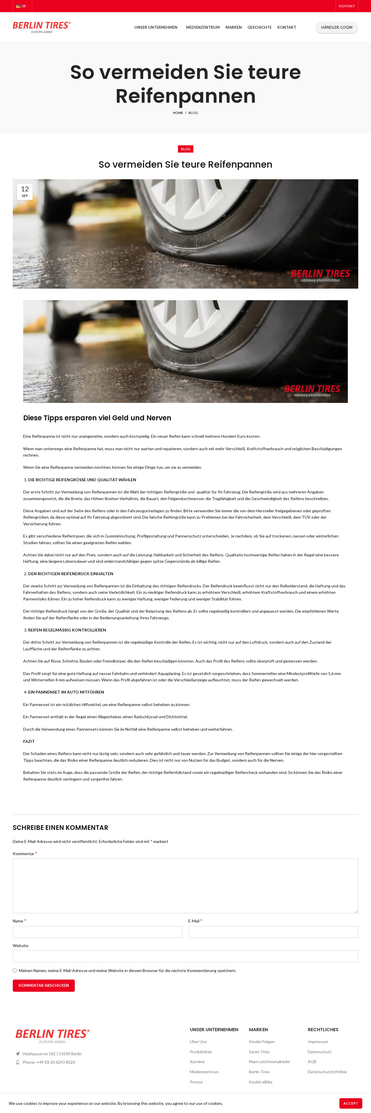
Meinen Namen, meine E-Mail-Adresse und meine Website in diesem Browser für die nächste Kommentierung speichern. (127, 970)
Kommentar (25, 853)
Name (19, 920)
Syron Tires (259, 1051)
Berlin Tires (259, 1071)
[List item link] (53, 1062)
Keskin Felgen (261, 1041)
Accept (350, 1103)
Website (20, 945)
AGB (312, 1061)
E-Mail (195, 920)
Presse (196, 1081)
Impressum (318, 1041)
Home (178, 113)
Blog (193, 113)
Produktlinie (201, 1051)
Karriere (197, 1061)
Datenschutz (319, 1051)
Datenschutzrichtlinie (327, 1071)
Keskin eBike (260, 1081)
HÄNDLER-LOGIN (336, 27)
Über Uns (198, 1041)
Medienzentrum (204, 1071)
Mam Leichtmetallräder (269, 1061)
